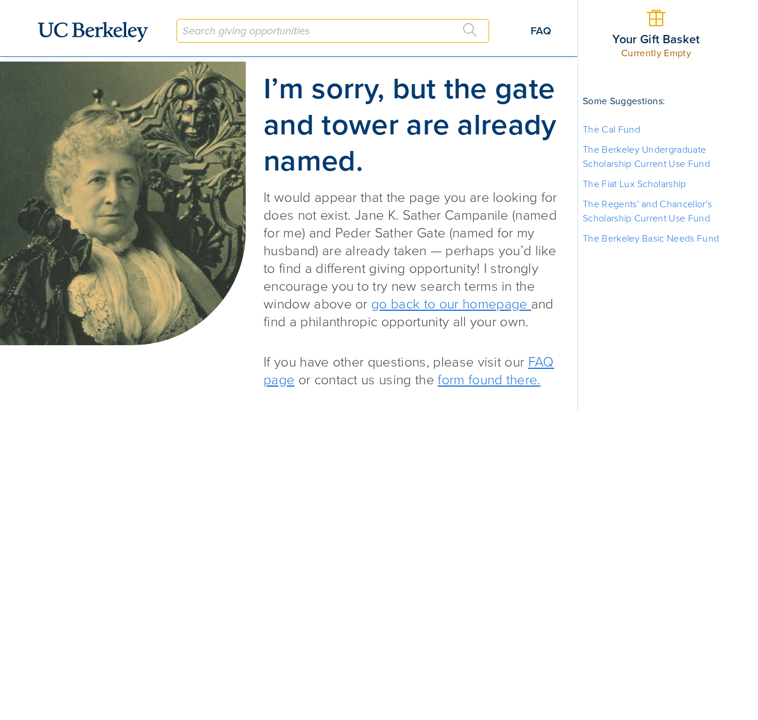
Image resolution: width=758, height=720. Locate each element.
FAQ (541, 30)
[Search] (470, 30)
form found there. (489, 380)
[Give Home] (98, 32)
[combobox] (332, 31)
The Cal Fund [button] (611, 130)
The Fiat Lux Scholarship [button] (634, 184)
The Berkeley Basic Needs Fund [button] (651, 239)
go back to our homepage (451, 304)
